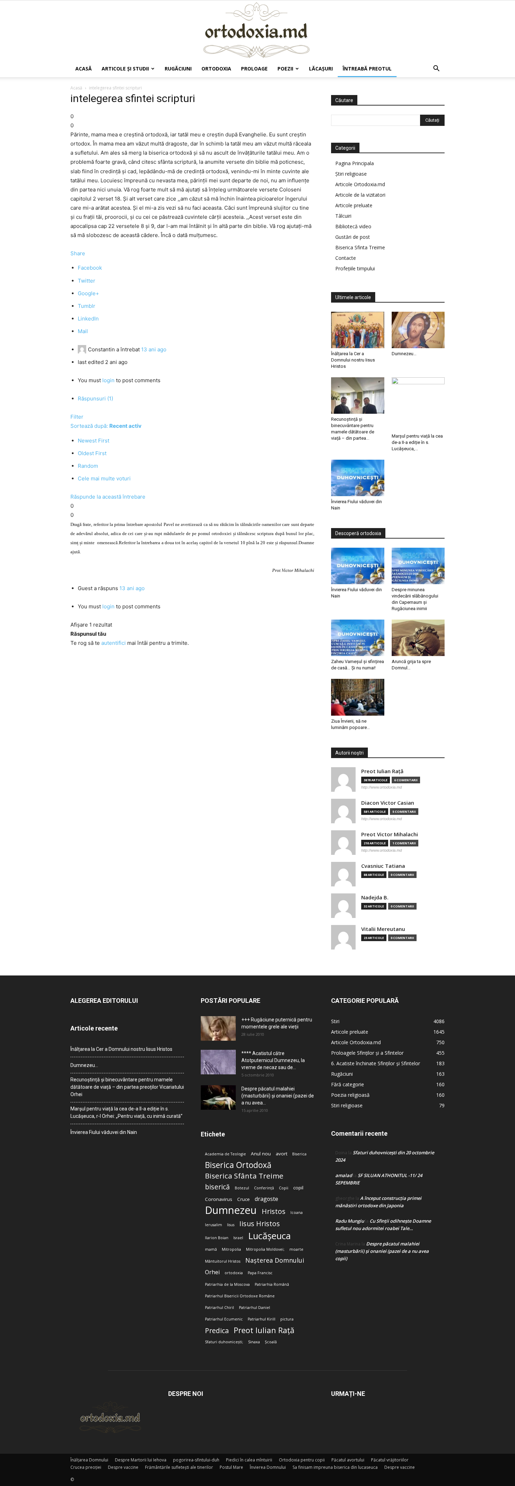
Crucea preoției (85, 1467)
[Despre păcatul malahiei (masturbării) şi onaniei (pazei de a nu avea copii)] (218, 1097)
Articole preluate (353, 205)
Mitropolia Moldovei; (265, 1249)
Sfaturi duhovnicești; (224, 1341)
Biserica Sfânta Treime (244, 1176)
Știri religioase (351, 173)
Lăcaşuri (321, 68)
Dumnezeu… (404, 353)
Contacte (345, 258)
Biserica (299, 1153)
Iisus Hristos (259, 1223)
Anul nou (261, 1153)
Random (88, 465)
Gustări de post (352, 237)
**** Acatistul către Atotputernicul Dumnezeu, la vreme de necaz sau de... (273, 1060)
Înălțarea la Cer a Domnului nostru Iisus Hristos (353, 360)
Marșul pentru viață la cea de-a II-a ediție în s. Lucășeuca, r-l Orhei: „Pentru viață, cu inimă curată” (126, 1112)
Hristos (274, 1211)
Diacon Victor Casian (387, 802)
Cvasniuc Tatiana (383, 866)
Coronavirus (218, 1199)
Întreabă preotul (367, 68)
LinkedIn (88, 318)
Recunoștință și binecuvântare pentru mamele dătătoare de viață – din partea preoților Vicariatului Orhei (127, 1087)
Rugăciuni (178, 68)
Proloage (254, 68)
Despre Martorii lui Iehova (140, 1460)
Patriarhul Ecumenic (224, 1319)
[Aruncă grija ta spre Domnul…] (418, 638)
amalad (343, 1175)
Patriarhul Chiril (219, 1307)
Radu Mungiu (349, 1221)
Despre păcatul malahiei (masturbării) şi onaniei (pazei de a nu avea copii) (382, 1251)
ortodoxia (234, 1272)
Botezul (242, 1188)
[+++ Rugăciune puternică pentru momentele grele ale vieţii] (218, 1028)
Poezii (285, 68)
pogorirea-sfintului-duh (196, 1460)
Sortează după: (106, 426)
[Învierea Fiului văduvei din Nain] (357, 478)
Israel (238, 1237)
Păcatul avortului (347, 1460)
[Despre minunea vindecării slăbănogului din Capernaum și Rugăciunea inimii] (418, 566)
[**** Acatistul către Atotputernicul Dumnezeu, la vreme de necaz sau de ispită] (218, 1062)
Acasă (83, 68)
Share (77, 253)
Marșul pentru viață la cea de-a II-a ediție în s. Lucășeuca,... (417, 442)
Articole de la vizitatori (360, 194)
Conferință (264, 1188)
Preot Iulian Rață (264, 1330)
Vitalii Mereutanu (383, 929)
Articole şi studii (125, 68)
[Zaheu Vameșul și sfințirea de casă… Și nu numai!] (357, 638)
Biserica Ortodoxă (238, 1165)
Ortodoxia (216, 68)
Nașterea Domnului (274, 1260)
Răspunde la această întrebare (107, 496)
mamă (211, 1249)
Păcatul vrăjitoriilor (389, 1460)
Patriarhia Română (272, 1284)
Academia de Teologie (225, 1153)
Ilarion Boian (216, 1237)
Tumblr (86, 306)
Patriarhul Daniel (254, 1307)
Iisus (230, 1224)
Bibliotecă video (353, 226)
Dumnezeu (231, 1210)
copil (298, 1187)
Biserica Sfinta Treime (360, 247)
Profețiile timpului (355, 268)
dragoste (266, 1199)
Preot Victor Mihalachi (389, 834)
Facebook (90, 267)
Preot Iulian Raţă (382, 771)
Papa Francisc (260, 1272)
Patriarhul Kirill (261, 1319)
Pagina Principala (354, 163)
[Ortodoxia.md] (257, 30)
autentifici (113, 643)
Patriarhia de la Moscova (227, 1284)
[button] (436, 69)
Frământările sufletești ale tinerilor (179, 1467)
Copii (283, 1188)
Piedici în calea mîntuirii (249, 1460)
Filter (76, 416)
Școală (271, 1341)
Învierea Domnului (268, 1467)
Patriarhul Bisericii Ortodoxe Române (240, 1296)
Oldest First (92, 453)
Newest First (93, 440)
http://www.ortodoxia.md (381, 787)
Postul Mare (231, 1467)
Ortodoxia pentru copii (302, 1460)
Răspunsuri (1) (95, 398)
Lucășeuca (269, 1236)
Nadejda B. (375, 897)
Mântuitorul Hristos (222, 1261)
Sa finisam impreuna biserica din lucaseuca (335, 1467)
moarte (296, 1249)
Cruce (243, 1199)
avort (281, 1153)
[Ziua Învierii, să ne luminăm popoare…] (357, 697)
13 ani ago (153, 349)
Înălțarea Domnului (89, 1460)
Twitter (86, 280)
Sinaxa (254, 1341)
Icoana (296, 1212)
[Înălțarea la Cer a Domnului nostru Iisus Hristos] (357, 330)
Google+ (88, 293)
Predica (217, 1330)
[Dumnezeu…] (418, 330)
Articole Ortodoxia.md (360, 184)
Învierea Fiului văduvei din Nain (103, 1132)
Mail (83, 331)
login (108, 380)
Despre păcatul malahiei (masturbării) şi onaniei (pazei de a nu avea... (277, 1096)
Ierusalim (213, 1224)
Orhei (212, 1272)
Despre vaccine (123, 1467)
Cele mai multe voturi (104, 478)
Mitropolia (231, 1249)
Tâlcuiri (343, 215)
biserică (217, 1186)
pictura (287, 1319)
